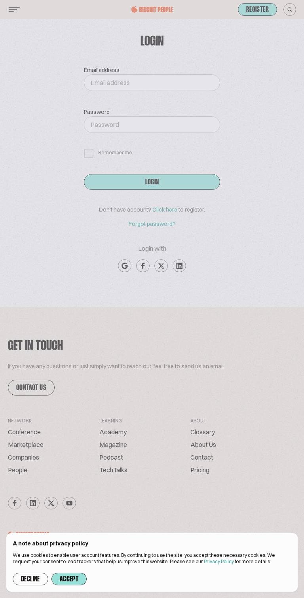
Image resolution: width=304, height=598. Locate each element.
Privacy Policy (219, 561)
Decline (30, 579)
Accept (69, 579)
